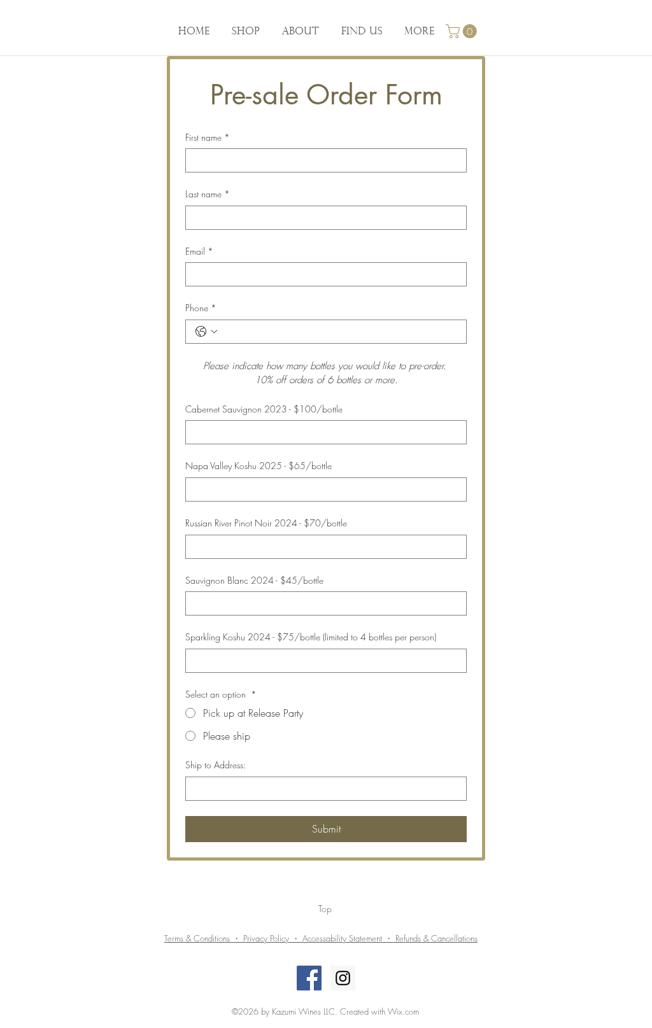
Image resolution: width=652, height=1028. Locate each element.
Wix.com (403, 1011)
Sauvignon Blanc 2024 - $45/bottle (254, 580)
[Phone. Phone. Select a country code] (206, 331)
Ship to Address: (215, 765)
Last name (207, 194)
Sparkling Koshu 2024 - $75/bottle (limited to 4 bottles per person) (310, 637)
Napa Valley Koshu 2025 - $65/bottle (258, 466)
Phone (200, 308)
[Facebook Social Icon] (309, 978)
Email (199, 251)
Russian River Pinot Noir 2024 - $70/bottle (266, 523)
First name (207, 137)
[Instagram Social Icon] (342, 978)
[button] (463, 31)
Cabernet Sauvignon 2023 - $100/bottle (264, 409)
